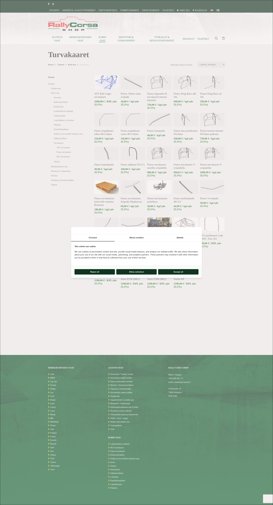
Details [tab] (180, 237)
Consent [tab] (93, 237)
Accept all (178, 272)
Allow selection (136, 272)
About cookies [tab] (136, 237)
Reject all (94, 272)
